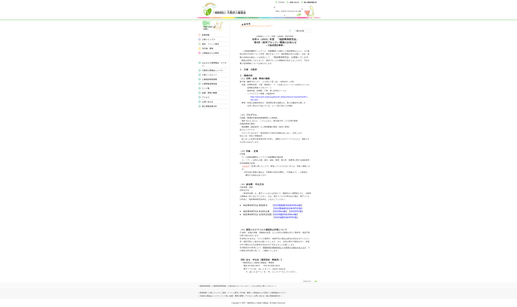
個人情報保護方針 (209, 106)
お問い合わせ (207, 102)
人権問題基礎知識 (209, 84)
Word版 (293, 214)
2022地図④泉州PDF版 (286, 217)
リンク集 (205, 88)
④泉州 (286, 214)
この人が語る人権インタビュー (262, 286)
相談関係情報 (205, 286)
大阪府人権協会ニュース (212, 70)
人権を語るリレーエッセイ (238, 286)
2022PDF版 (296, 211)
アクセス (205, 97)
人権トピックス (208, 39)
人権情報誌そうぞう (277, 293)
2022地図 (278, 214)
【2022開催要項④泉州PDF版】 (288, 208)
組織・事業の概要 (209, 93)
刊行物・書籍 (207, 48)
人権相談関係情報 (209, 79)
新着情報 (205, 35)
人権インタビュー (209, 75)
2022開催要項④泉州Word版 (287, 205)
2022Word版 (280, 211)
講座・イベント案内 (210, 44)
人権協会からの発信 (210, 53)
